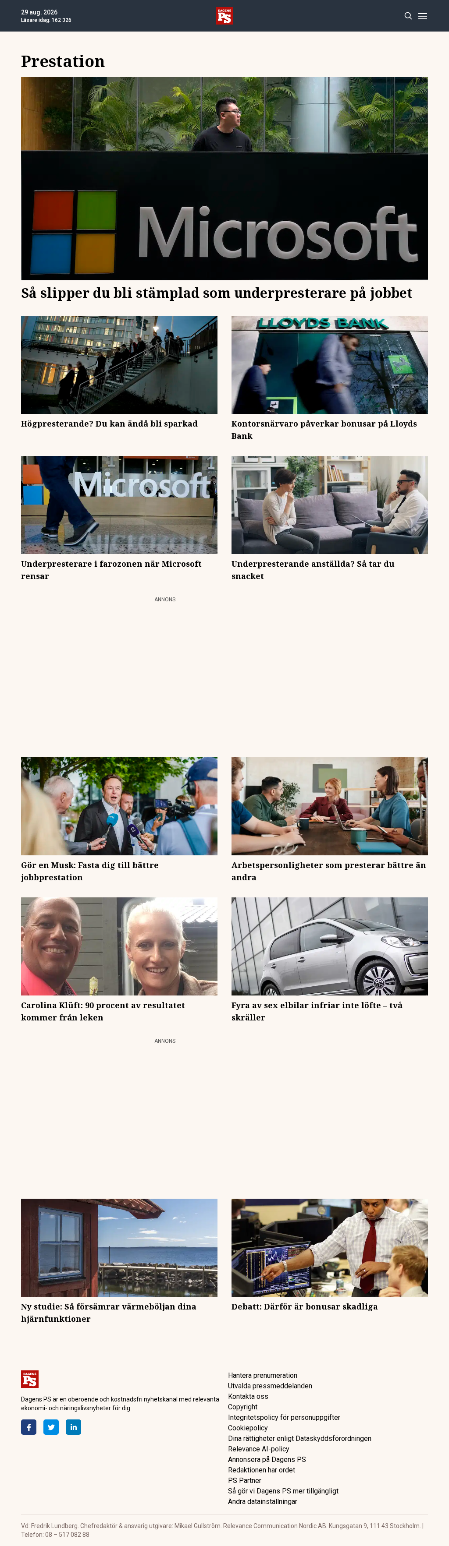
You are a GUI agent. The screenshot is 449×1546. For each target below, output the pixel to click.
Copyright (242, 1407)
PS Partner (244, 1480)
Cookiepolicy (248, 1428)
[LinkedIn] (73, 1427)
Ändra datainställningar (262, 1501)
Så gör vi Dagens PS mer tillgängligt (283, 1491)
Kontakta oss (248, 1396)
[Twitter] (51, 1427)
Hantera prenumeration (262, 1375)
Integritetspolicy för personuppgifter (284, 1417)
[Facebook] (28, 1427)
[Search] (408, 16)
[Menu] (422, 16)
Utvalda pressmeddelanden (270, 1386)
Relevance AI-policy (258, 1449)
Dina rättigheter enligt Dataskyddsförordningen (299, 1438)
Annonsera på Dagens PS (267, 1459)
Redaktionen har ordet (261, 1470)
